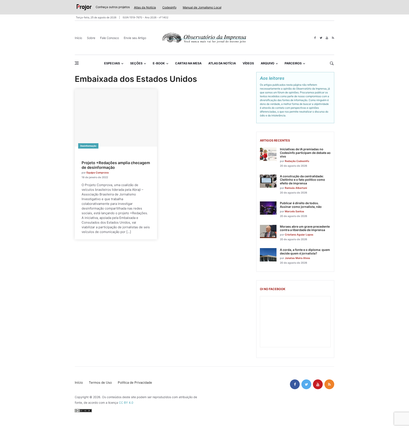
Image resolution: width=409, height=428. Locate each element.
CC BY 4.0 (126, 402)
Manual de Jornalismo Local (202, 7)
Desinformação (88, 146)
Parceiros (293, 63)
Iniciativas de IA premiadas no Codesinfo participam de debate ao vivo (305, 152)
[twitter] (321, 37)
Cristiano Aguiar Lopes (299, 234)
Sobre (91, 38)
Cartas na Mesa (188, 63)
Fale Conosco (109, 38)
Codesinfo (169, 7)
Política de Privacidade (135, 382)
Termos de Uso (100, 382)
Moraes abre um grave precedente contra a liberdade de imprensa (305, 228)
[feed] (332, 37)
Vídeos (248, 63)
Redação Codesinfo (297, 161)
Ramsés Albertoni (296, 187)
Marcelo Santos (294, 211)
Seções (136, 63)
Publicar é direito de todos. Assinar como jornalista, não (301, 204)
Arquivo (267, 63)
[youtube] (326, 37)
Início (78, 38)
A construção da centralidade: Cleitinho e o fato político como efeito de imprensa (302, 179)
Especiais (112, 63)
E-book (159, 63)
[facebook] (315, 37)
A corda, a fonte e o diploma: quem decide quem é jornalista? (305, 251)
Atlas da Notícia (145, 7)
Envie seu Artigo (135, 38)
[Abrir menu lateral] (77, 63)
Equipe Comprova (97, 172)
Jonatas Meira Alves (297, 258)
